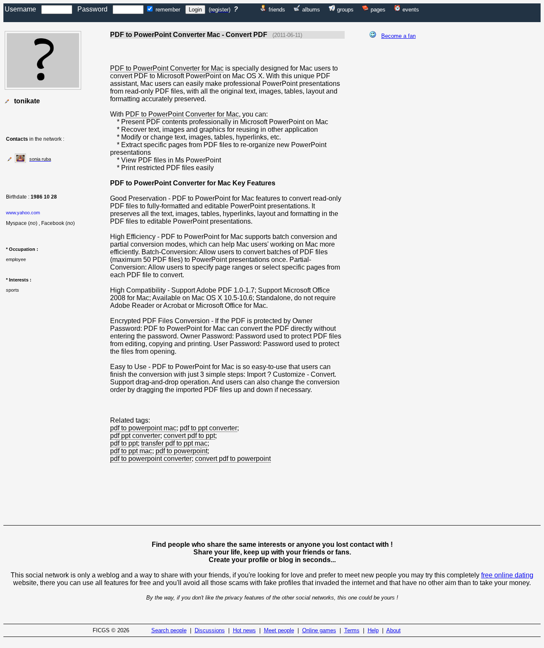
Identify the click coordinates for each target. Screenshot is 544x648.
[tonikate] (43, 87)
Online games (319, 630)
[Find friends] (263, 9)
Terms (352, 630)
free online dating (507, 575)
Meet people (279, 630)
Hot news (244, 630)
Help (373, 630)
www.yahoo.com (23, 212)
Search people (169, 630)
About (393, 630)
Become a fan (398, 36)
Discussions (210, 630)
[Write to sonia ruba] (9, 158)
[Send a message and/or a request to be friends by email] (7, 101)
